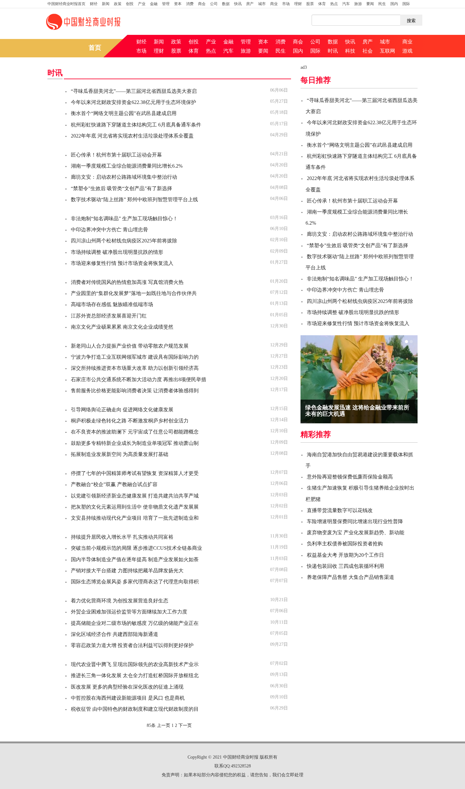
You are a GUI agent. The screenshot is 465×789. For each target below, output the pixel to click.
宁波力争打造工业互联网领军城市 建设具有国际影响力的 (135, 357)
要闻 (370, 4)
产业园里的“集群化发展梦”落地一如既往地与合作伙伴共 (134, 293)
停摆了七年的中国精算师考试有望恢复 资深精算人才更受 (135, 473)
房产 (250, 4)
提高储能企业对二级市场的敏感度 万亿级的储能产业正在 (135, 623)
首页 (66, 4)
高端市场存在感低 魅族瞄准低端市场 (112, 304)
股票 (310, 4)
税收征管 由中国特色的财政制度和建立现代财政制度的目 (135, 709)
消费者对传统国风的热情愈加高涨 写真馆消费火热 (127, 282)
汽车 (346, 4)
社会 (368, 51)
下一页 (185, 725)
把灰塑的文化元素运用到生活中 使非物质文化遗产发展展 (135, 507)
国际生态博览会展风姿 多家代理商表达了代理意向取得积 (135, 581)
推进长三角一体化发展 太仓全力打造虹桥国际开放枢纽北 (135, 675)
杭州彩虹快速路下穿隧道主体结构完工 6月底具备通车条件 (136, 124)
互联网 (387, 51)
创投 (129, 4)
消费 (190, 4)
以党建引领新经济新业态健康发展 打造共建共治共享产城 (135, 495)
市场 (286, 4)
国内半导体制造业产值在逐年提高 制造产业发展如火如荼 (135, 559)
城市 (262, 4)
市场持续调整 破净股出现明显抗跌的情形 (117, 252)
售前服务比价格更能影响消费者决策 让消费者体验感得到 (135, 390)
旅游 (358, 4)
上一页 (163, 725)
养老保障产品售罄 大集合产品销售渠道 (350, 577)
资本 (178, 4)
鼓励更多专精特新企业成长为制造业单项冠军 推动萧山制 (135, 443)
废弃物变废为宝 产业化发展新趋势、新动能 (355, 532)
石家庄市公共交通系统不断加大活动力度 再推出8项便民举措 (138, 379)
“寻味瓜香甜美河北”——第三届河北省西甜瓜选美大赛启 (134, 91)
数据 (226, 4)
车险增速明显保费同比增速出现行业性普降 (355, 521)
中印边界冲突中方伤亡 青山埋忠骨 (109, 229)
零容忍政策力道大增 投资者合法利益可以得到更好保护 (132, 645)
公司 (214, 4)
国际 (406, 4)
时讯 (333, 51)
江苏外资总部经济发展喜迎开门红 (109, 315)
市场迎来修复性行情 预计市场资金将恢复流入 (122, 263)
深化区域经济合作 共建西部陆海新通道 (114, 634)
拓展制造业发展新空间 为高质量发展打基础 (119, 454)
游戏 (407, 51)
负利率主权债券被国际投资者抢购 (345, 543)
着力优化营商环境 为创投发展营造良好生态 (119, 600)
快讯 (238, 4)
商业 (274, 4)
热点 (334, 4)
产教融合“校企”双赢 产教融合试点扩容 (114, 484)
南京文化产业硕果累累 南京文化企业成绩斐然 (122, 327)
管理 (166, 4)
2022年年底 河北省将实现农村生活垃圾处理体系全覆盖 (132, 135)
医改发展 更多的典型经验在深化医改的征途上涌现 (127, 687)
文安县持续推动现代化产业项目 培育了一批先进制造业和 (135, 518)
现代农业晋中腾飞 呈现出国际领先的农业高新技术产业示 (135, 664)
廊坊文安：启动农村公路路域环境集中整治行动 (124, 177)
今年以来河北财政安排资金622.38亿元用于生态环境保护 (133, 102)
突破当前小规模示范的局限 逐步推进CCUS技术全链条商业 (136, 548)
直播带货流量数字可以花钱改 (340, 510)
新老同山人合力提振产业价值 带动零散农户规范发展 (130, 346)
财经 (93, 4)
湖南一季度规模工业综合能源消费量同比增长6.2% (127, 166)
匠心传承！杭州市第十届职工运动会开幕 (116, 154)
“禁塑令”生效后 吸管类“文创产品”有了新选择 (121, 188)
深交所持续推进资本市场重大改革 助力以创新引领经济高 (135, 368)
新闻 (105, 4)
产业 (142, 4)
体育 (322, 4)
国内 (394, 4)
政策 (117, 4)
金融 (154, 4)
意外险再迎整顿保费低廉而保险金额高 (350, 476)
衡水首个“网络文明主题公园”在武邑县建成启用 (124, 113)
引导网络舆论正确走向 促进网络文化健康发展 (122, 409)
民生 (382, 4)
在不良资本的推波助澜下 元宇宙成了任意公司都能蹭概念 (135, 431)
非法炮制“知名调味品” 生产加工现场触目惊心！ (124, 218)
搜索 (411, 20)
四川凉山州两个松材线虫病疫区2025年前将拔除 (124, 240)
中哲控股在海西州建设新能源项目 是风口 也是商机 (128, 698)
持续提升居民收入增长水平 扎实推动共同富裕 (122, 537)
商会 (202, 4)
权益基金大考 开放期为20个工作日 (345, 555)
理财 (298, 4)
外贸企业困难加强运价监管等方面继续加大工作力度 (129, 611)
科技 (350, 51)
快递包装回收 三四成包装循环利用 (345, 566)
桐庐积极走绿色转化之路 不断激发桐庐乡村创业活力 (130, 420)
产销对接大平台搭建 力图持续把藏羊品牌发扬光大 (127, 570)
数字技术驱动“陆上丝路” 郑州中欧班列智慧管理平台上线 (134, 199)
